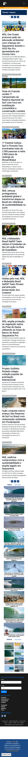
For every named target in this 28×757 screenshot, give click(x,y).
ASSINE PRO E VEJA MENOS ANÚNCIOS (14, 7)
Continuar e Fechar (6, 754)
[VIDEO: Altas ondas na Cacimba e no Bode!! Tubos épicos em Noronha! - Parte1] (19, 660)
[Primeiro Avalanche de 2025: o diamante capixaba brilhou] (19, 653)
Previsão (3, 697)
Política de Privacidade (12, 751)
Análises (3, 708)
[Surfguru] (5, 3)
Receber (4, 691)
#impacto (5, 76)
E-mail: (2, 685)
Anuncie (5, 722)
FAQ (18, 722)
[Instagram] (5, 715)
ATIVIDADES (4, 705)
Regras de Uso (5, 721)
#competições (6, 74)
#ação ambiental (12, 395)
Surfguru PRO (5, 699)
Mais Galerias (18, 639)
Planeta (3, 702)
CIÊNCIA (3, 706)
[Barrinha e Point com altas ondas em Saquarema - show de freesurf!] (9, 653)
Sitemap (10, 722)
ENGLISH (22, 722)
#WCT (15, 74)
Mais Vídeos (18, 484)
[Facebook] (2, 715)
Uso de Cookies (22, 721)
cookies (13, 741)
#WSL (19, 74)
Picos (2, 710)
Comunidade (4, 701)
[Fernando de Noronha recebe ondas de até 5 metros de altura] (19, 668)
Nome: (2, 679)
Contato (14, 722)
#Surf (11, 74)
